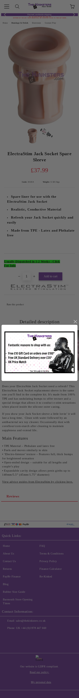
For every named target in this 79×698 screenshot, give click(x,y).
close (75, 321)
